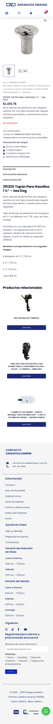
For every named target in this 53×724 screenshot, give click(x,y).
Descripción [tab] (9, 169)
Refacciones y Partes (24, 85)
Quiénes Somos (13, 496)
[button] (6, 13)
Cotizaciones (12, 542)
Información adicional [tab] (15, 174)
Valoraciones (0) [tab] (12, 179)
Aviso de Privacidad (15, 490)
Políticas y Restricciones (17, 507)
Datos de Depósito (14, 501)
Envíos (8, 518)
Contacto (10, 485)
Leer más (26, 327)
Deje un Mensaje (13, 531)
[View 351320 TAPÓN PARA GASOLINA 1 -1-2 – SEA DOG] (9, 71)
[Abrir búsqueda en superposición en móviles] (19, 13)
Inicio (5, 82)
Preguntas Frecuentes (16, 536)
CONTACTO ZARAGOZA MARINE (19, 451)
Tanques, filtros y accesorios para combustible (25, 137)
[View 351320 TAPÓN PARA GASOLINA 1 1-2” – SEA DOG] (23, 71)
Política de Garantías (16, 513)
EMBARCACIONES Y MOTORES (28, 134)
